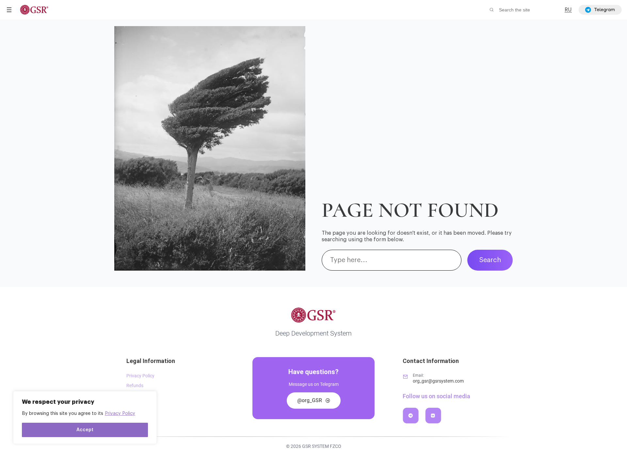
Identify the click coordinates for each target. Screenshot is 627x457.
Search (490, 260)
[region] (85, 417)
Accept (84, 430)
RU (568, 9)
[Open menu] (9, 10)
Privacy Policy (120, 413)
